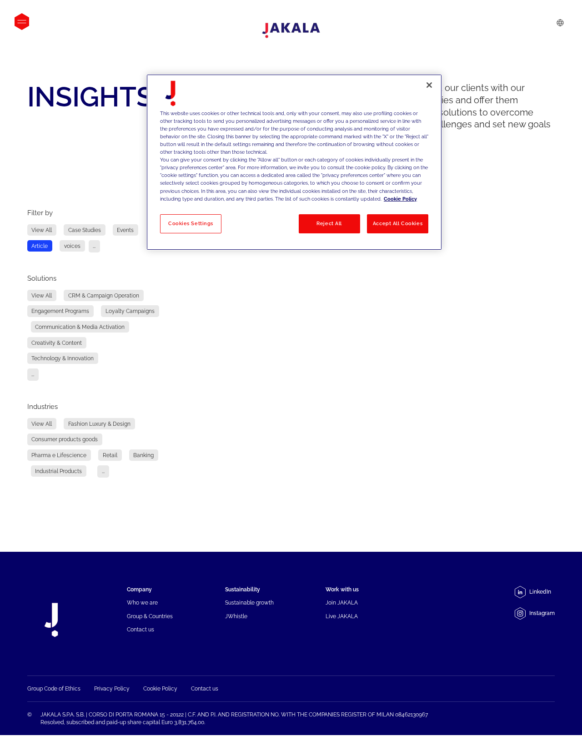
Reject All (329, 223)
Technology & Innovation (62, 358)
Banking (143, 455)
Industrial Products (58, 471)
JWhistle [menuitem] (236, 616)
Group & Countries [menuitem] (150, 616)
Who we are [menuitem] (142, 602)
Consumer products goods (64, 439)
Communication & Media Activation (80, 326)
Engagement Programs (60, 311)
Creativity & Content (56, 342)
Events (125, 230)
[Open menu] (22, 21)
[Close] (429, 85)
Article (39, 245)
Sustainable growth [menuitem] (249, 602)
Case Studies (84, 230)
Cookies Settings (190, 223)
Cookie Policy (400, 199)
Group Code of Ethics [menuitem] (53, 688)
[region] (294, 162)
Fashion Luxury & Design (99, 423)
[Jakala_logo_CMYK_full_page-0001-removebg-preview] (291, 30)
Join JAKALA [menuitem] (342, 602)
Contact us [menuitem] (140, 629)
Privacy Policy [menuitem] (112, 688)
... (94, 245)
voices (72, 245)
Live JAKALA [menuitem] (342, 616)
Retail (110, 455)
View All (41, 230)
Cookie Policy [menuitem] (160, 688)
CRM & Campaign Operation (103, 295)
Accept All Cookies (397, 223)
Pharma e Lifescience (58, 455)
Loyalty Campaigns (130, 311)
